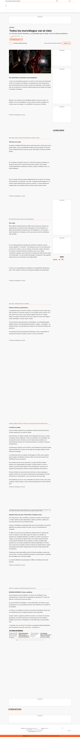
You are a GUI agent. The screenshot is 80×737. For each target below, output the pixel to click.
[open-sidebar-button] (6, 6)
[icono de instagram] (71, 6)
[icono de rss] (74, 6)
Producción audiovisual (23, 633)
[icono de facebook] (67, 6)
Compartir (66, 43)
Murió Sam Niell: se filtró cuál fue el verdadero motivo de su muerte (45, 636)
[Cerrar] (22, 39)
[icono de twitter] (69, 6)
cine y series (55, 259)
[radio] (53, 1)
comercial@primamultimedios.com (29, 728)
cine (59, 259)
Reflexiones (11, 27)
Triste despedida (43, 633)
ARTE (63, 259)
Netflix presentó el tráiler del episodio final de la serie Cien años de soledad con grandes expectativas (24, 637)
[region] (40, 20)
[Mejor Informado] (40, 5)
